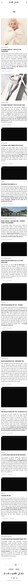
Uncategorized (4, 47)
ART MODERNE (4, 143)
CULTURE (10, 218)
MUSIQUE (3, 181)
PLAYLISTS (3, 302)
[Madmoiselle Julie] (14, 2)
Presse (17, 569)
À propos (11, 569)
